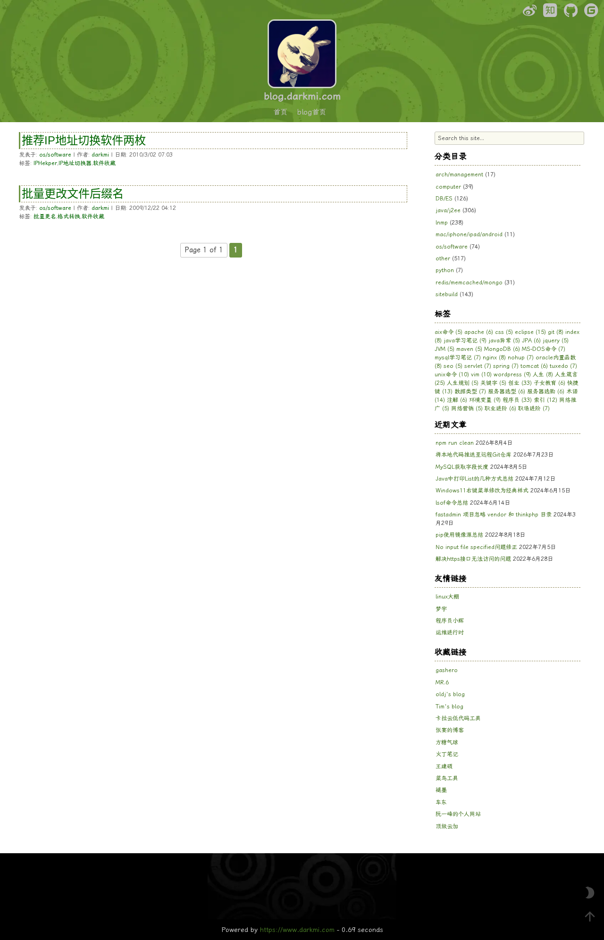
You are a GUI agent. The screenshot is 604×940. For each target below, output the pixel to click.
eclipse (530, 332)
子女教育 (549, 383)
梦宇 (441, 609)
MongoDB (502, 349)
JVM (444, 349)
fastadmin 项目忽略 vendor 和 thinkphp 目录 (494, 514)
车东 (441, 802)
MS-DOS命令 (543, 349)
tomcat (534, 366)
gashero (447, 670)
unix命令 (452, 374)
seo (453, 366)
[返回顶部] (589, 916)
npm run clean (455, 443)
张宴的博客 (450, 730)
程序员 (517, 400)
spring (506, 366)
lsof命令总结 (452, 502)
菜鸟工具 (447, 778)
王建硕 (444, 766)
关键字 (493, 383)
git (555, 332)
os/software (55, 154)
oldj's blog (450, 694)
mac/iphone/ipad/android (469, 234)
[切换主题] (589, 892)
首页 (280, 112)
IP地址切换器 (75, 163)
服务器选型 (506, 391)
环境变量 (485, 400)
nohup (521, 357)
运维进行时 (450, 632)
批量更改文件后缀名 (73, 193)
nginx (494, 357)
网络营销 (467, 408)
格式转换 (69, 216)
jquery (556, 340)
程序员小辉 (450, 620)
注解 (457, 400)
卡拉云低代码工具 (458, 718)
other (443, 258)
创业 (520, 383)
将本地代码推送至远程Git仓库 (474, 454)
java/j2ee (448, 210)
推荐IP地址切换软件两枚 (84, 140)
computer (448, 186)
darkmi (100, 154)
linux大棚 (447, 596)
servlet (477, 366)
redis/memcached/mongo (469, 282)
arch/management (459, 174)
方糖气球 (447, 742)
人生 (543, 374)
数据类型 (470, 391)
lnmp (442, 222)
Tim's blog (449, 706)
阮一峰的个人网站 (458, 814)
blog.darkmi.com (302, 96)
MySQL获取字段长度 (462, 467)
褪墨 (441, 790)
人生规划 (462, 383)
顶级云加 (447, 826)
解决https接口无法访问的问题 (473, 559)
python (445, 270)
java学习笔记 (465, 340)
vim (481, 374)
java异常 (504, 340)
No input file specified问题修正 (476, 547)
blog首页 (311, 112)
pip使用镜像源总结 (459, 535)
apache (478, 332)
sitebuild (447, 294)
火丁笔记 (447, 754)
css (504, 332)
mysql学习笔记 (458, 357)
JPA (531, 340)
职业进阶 (500, 408)
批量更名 (45, 216)
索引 (545, 400)
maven (469, 349)
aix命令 (448, 332)
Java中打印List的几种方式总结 (474, 478)
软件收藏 (104, 163)
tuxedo (563, 366)
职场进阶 (534, 408)
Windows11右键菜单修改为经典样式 (482, 490)
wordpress (512, 374)
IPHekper (45, 163)
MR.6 (442, 682)
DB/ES (444, 198)
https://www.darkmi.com (297, 929)
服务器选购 (545, 391)
